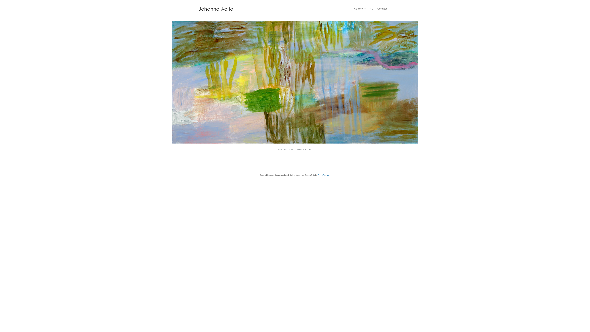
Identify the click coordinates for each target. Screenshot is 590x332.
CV (371, 9)
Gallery (358, 9)
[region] (295, 82)
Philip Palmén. (324, 175)
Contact (382, 9)
